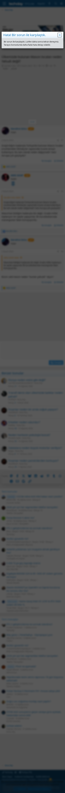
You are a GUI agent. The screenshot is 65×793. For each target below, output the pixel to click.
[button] (60, 35)
